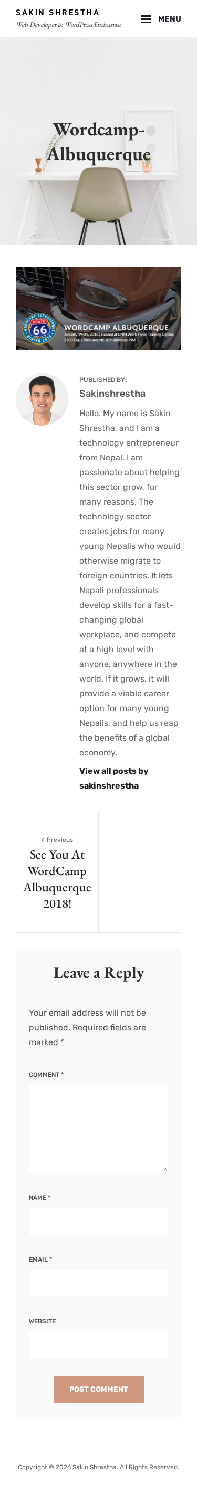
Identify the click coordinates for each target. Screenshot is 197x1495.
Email (40, 1259)
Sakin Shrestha (58, 12)
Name (39, 1198)
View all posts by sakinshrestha (114, 778)
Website (42, 1321)
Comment (46, 1074)
